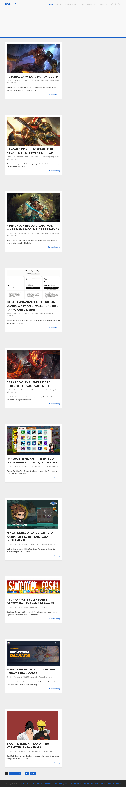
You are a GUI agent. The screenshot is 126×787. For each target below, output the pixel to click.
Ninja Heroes (91, 4)
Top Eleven (77, 784)
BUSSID (81, 4)
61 (27, 774)
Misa (10, 80)
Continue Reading (54, 94)
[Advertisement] (63, 22)
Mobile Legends (70, 4)
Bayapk (10, 3)
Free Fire (59, 4)
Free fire (111, 784)
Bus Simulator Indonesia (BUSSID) (95, 784)
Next (32, 774)
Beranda (50, 4)
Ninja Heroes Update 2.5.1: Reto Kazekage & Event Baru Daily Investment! (30, 536)
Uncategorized (40, 313)
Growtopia (103, 4)
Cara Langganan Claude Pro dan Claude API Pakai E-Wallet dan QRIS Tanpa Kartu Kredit (32, 305)
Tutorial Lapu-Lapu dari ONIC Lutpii (33, 76)
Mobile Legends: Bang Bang (44, 80)
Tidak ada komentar (51, 466)
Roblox (118, 784)
